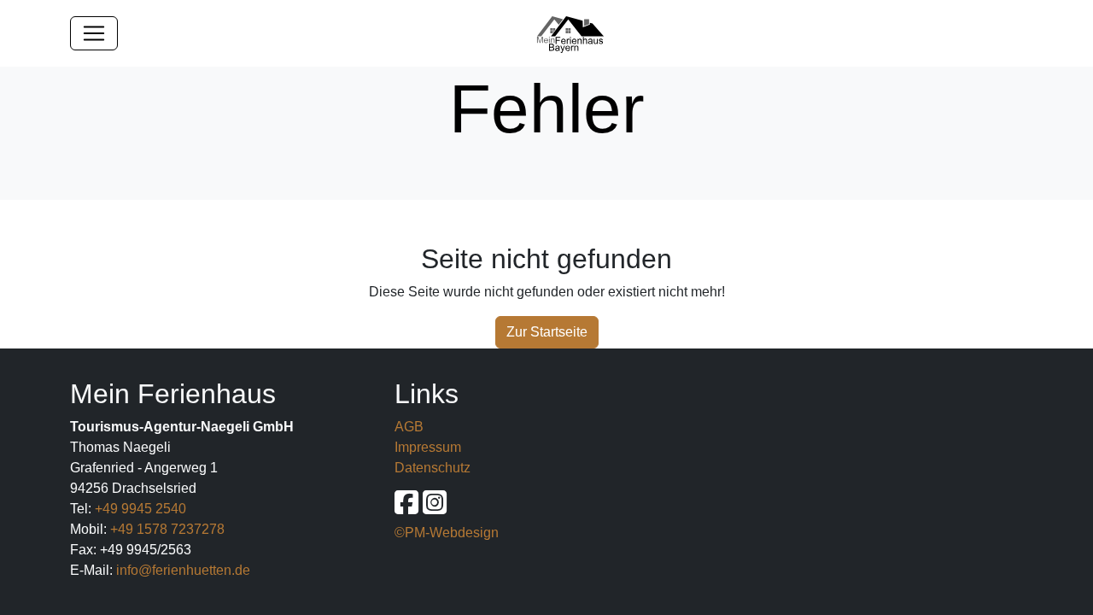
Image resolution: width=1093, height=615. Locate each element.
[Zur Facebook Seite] (406, 502)
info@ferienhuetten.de (183, 570)
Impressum (428, 447)
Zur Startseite (546, 332)
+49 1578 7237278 (167, 529)
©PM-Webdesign (447, 532)
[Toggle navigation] (94, 33)
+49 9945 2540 (140, 508)
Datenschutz (433, 467)
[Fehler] (570, 34)
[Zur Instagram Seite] (432, 502)
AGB (409, 426)
